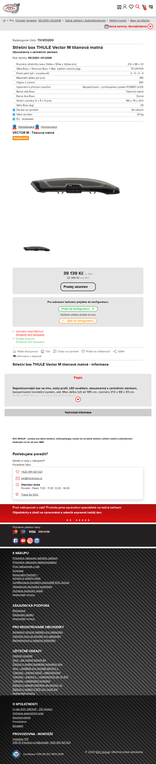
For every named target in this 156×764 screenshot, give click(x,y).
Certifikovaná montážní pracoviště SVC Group (41, 582)
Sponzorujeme (22, 717)
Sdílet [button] (121, 351)
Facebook (16, 541)
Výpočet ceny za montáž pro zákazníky (37, 636)
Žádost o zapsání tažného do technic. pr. (38, 685)
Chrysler (20, 20)
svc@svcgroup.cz (31, 478)
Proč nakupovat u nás (26, 566)
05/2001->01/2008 (49, 20)
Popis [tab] (78, 378)
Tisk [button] (47, 351)
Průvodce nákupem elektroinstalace (35, 562)
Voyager (31, 20)
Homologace (26, 127)
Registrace (19, 610)
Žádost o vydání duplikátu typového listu (38, 664)
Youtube (23, 541)
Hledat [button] (137, 7)
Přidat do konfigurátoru (75, 308)
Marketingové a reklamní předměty (34, 640)
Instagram (30, 541)
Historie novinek (23, 656)
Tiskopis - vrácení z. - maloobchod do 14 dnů (40, 677)
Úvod (4, 20)
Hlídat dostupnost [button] (27, 351)
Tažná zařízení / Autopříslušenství (85, 20)
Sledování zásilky (23, 615)
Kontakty (18, 726)
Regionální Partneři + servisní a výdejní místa (27, 576)
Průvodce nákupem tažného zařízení (35, 558)
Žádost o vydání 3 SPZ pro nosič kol (35, 689)
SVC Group (103, 752)
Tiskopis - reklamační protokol (31, 681)
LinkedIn (37, 541)
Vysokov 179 (20, 739)
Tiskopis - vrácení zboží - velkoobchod (36, 672)
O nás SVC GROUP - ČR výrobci (32, 709)
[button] (119, 7)
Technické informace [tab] (78, 412)
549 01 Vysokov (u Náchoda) (31, 742)
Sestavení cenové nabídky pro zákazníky (38, 632)
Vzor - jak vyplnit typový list (29, 660)
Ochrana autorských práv (28, 713)
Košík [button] (145, 9)
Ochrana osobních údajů (28, 591)
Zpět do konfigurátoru (80, 320)
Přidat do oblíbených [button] (98, 351)
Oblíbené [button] (131, 7)
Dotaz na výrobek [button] (68, 351)
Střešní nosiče (118, 20)
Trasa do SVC (29, 494)
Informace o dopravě (29, 356)
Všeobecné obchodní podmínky (32, 586)
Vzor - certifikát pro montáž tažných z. (36, 668)
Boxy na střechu (140, 20)
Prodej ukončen (76, 287)
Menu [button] (150, 7)
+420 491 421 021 (31, 472)
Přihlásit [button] (125, 7)
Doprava (18, 570)
